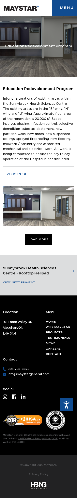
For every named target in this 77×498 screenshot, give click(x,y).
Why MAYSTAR (58, 327)
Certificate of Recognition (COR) (38, 438)
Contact (54, 354)
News (50, 343)
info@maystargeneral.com (29, 374)
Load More (39, 239)
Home (51, 322)
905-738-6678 (18, 369)
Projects (54, 332)
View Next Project (19, 282)
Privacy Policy (38, 474)
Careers (53, 349)
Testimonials (58, 338)
